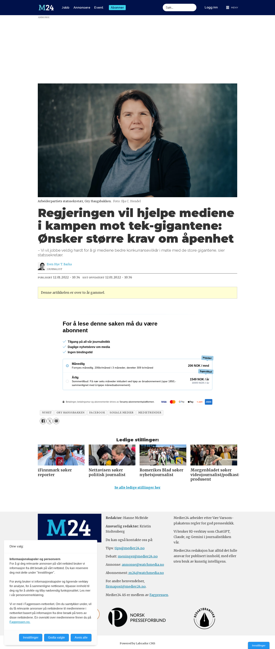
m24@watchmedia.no (146, 573)
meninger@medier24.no (138, 556)
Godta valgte (56, 637)
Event (98, 7)
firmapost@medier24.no (126, 586)
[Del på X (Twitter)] (50, 421)
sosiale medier (122, 412)
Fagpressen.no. (20, 622)
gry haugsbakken (70, 412)
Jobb (65, 7)
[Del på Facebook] (43, 421)
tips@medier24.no (129, 548)
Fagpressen (158, 595)
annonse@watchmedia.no (143, 565)
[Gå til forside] (46, 7)
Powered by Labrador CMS (137, 643)
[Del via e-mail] (56, 421)
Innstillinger (258, 645)
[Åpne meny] (232, 7)
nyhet (47, 412)
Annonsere (82, 7)
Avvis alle (81, 637)
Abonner (117, 7)
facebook (97, 412)
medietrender (149, 412)
